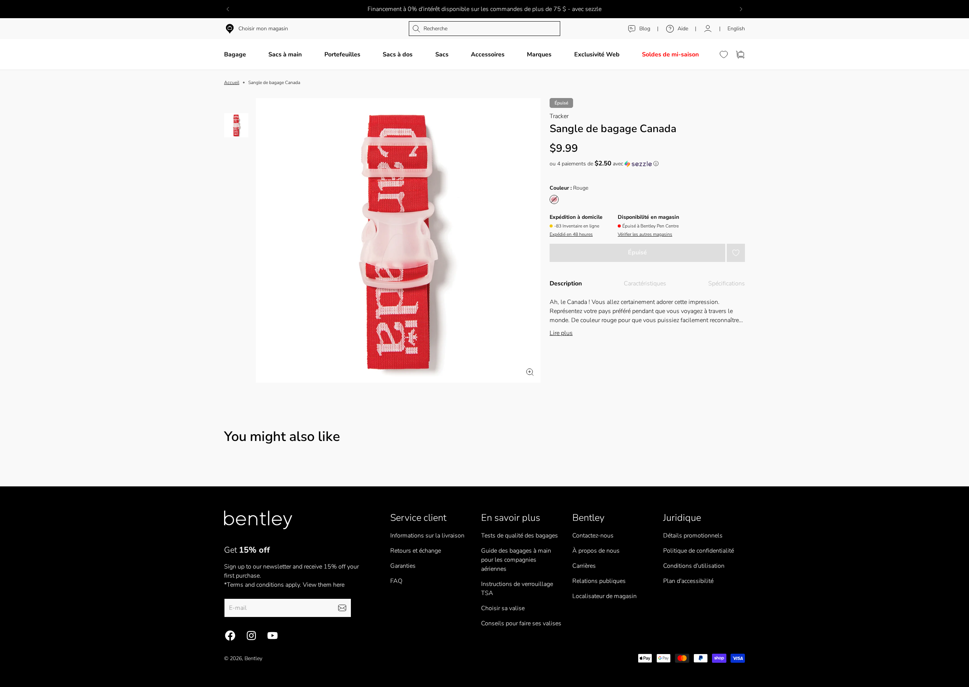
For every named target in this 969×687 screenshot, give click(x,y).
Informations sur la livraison (427, 535)
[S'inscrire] (342, 607)
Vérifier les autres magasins (645, 234)
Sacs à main (285, 54)
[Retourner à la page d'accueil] (258, 520)
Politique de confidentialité (698, 551)
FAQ (396, 581)
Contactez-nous (593, 535)
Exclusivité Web (597, 54)
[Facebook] (230, 635)
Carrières (584, 566)
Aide (683, 28)
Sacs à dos (398, 54)
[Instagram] (251, 635)
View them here (323, 585)
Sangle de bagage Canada (274, 82)
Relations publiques (599, 581)
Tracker (559, 116)
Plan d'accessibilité (688, 581)
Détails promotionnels (693, 535)
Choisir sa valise (503, 608)
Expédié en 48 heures (571, 234)
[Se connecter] (707, 28)
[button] (647, 163)
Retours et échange (415, 551)
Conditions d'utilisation (693, 566)
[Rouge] (554, 199)
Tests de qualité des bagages (519, 535)
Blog (644, 28)
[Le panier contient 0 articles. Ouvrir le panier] (740, 54)
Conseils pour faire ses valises (521, 623)
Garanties (403, 566)
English (736, 28)
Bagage (235, 54)
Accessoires (488, 54)
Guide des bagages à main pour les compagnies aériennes (516, 560)
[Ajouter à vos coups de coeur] (736, 253)
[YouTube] (272, 635)
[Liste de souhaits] (723, 54)
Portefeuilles (342, 54)
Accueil (231, 82)
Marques (539, 54)
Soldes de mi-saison (670, 54)
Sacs (442, 54)
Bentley (253, 658)
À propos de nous (596, 551)
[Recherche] (484, 28)
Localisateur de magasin (604, 596)
